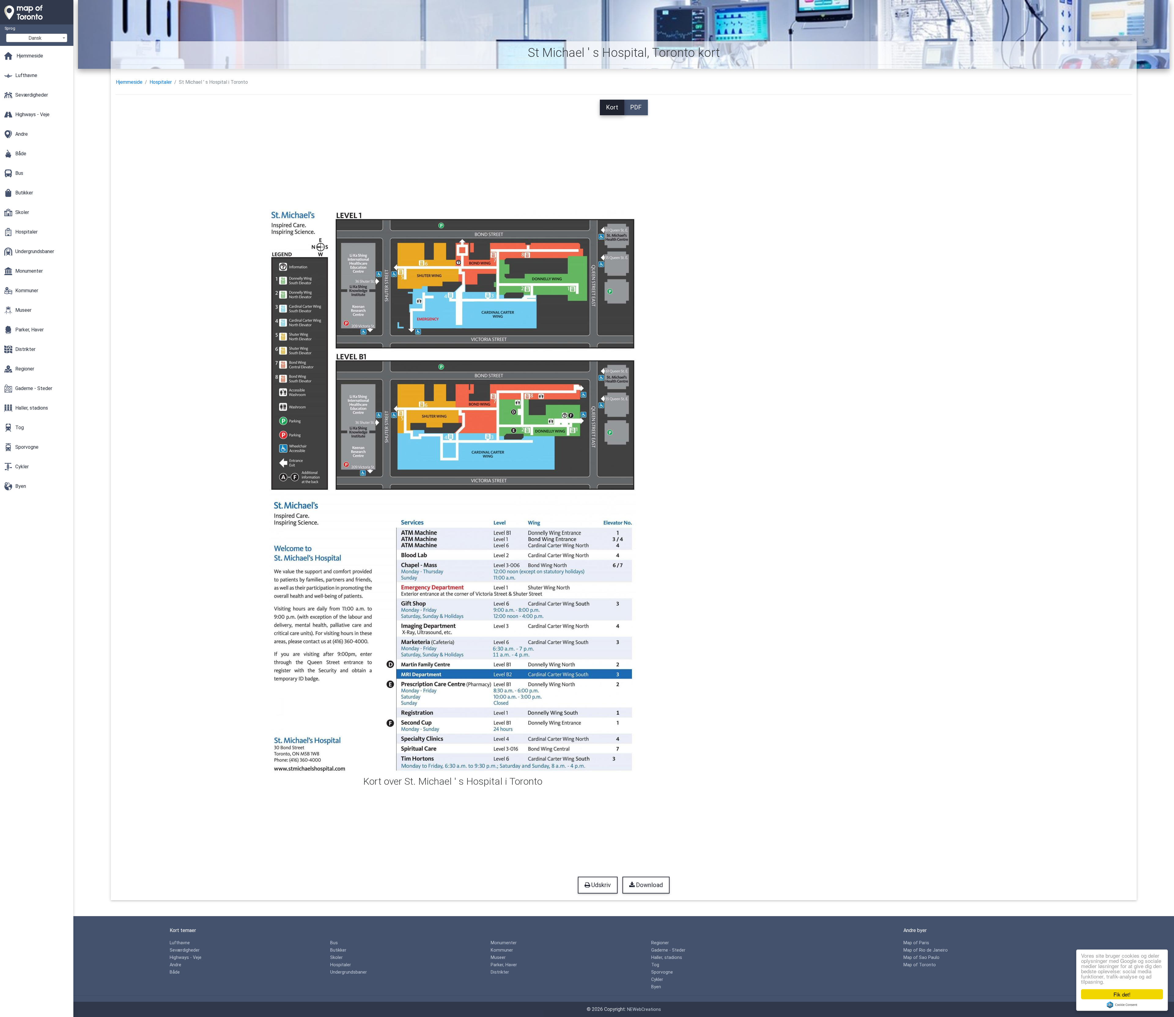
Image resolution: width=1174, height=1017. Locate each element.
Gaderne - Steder (668, 950)
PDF (636, 107)
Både (175, 972)
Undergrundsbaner (348, 972)
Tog (655, 964)
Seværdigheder (185, 950)
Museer (498, 957)
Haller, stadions (666, 957)
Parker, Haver (504, 964)
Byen (656, 986)
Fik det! (1122, 994)
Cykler (657, 979)
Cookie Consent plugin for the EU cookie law (1122, 1004)
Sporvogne (662, 972)
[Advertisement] (623, 158)
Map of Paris (916, 942)
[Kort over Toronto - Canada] (36, 21)
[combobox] (36, 38)
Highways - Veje (185, 957)
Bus (334, 942)
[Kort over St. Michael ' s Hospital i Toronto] (452, 491)
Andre (175, 964)
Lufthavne (180, 942)
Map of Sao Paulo (921, 957)
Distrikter (500, 972)
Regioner (660, 942)
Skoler (336, 957)
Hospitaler (161, 82)
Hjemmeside (129, 82)
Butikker (338, 950)
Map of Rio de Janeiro (925, 950)
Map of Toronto (919, 964)
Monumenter (504, 942)
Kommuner (502, 950)
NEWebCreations (644, 1009)
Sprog (10, 28)
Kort (612, 107)
